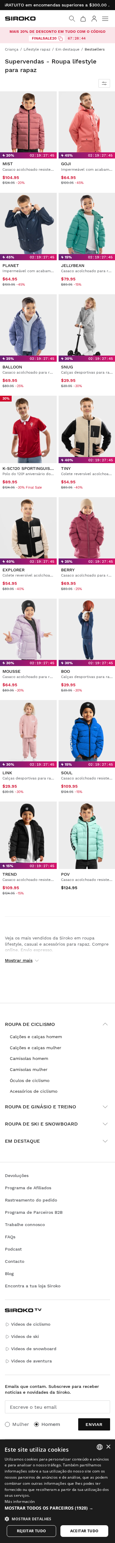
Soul (66, 772)
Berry (68, 569)
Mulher (20, 1424)
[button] (57, 1508)
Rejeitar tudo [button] (31, 1530)
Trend (9, 874)
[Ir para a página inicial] (20, 19)
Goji (66, 163)
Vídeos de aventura (31, 1360)
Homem (50, 1424)
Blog (9, 1273)
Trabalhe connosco (25, 1224)
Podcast (13, 1249)
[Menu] (105, 19)
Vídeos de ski (25, 1336)
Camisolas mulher (29, 1069)
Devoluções (17, 1175)
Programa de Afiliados (28, 1187)
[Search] (72, 19)
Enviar (94, 1424)
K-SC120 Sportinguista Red (33, 468)
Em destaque (22, 1141)
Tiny (66, 468)
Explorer (13, 569)
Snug (67, 366)
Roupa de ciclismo (30, 1024)
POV (65, 874)
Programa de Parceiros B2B (34, 1212)
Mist (7, 163)
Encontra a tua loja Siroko (32, 1285)
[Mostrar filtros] (104, 83)
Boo (65, 671)
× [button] (108, 1447)
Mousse (11, 671)
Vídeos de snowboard (33, 1348)
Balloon (12, 366)
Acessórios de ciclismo (33, 1091)
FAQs (10, 1236)
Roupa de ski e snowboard (41, 1124)
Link (7, 772)
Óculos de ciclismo (29, 1080)
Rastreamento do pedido (31, 1200)
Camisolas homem (29, 1058)
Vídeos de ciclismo (30, 1324)
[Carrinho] (83, 19)
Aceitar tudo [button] (84, 1530)
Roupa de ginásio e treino (40, 1107)
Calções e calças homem (36, 1036)
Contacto (14, 1261)
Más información (20, 1501)
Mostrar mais (19, 960)
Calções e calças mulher (35, 1047)
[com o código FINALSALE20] (60, 38)
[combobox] (100, 1447)
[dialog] (57, 1491)
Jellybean (72, 265)
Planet (10, 265)
